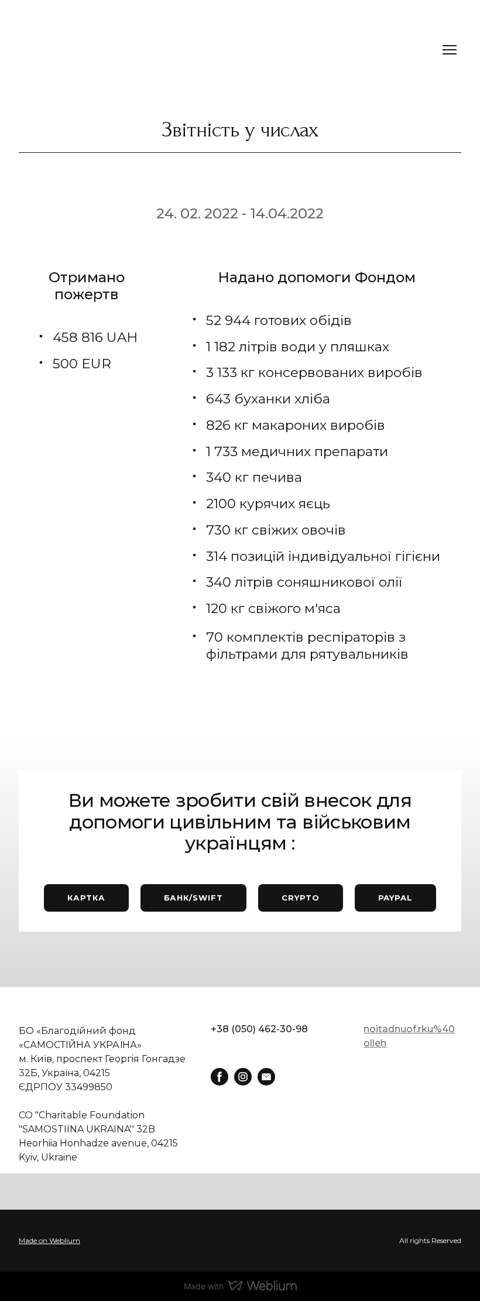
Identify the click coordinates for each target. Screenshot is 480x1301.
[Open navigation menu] (449, 49)
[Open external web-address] (240, 1241)
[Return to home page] (51, 50)
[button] (86, 898)
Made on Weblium (49, 1240)
